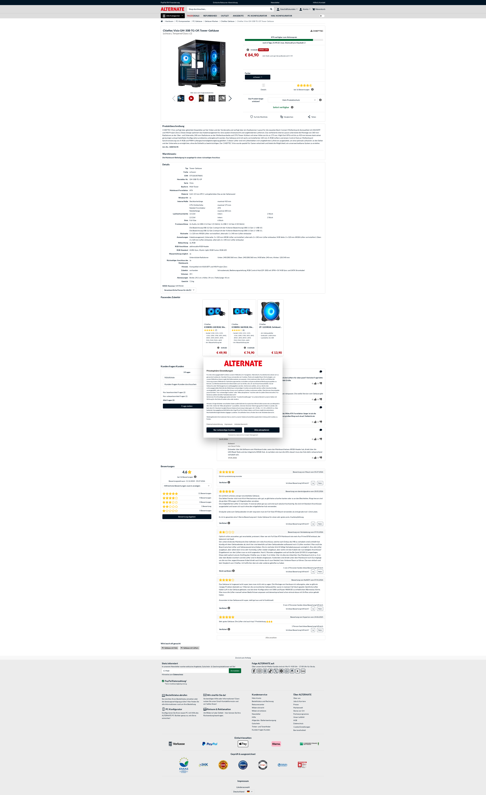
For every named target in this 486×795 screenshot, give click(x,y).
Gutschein (256, 723)
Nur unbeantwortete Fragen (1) (175, 396)
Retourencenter (258, 704)
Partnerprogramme (301, 714)
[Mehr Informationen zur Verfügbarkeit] (292, 107)
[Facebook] (254, 670)
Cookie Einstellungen (301, 727)
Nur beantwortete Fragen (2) (174, 392)
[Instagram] (259, 670)
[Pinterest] (281, 670)
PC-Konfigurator (257, 15)
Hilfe (315, 2)
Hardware (169, 21)
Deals (193, 15)
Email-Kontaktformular (226, 701)
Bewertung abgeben (187, 516)
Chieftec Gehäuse (227, 21)
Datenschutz (178, 674)
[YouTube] (297, 670)
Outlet (225, 15)
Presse (296, 704)
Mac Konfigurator (281, 15)
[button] (174, 98)
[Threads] (265, 670)
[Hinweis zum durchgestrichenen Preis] (248, 50)
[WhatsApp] (287, 670)
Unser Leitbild (298, 717)
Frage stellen (187, 406)
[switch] (322, 16)
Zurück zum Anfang (243, 658)
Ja (313, 483)
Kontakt (322, 2)
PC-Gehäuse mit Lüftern (189, 648)
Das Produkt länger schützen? (256, 100)
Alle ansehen (271, 637)
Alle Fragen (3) (168, 400)
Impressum (243, 781)
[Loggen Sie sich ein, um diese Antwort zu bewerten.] (315, 399)
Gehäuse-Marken (211, 21)
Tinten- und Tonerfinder (261, 727)
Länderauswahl (243, 787)
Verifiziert (223, 482)
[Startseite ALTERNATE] (172, 9)
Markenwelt (298, 708)
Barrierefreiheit (299, 730)
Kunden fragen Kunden (261, 730)
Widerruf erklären (259, 711)
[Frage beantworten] (321, 371)
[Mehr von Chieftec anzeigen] (316, 32)
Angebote (238, 15)
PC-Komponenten (183, 21)
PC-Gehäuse (197, 21)
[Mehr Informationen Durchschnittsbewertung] (312, 89)
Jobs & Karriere (299, 701)
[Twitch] (303, 670)
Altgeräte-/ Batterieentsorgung (264, 720)
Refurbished (210, 15)
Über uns (296, 698)
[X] (276, 670)
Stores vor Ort (299, 711)
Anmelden (234, 670)
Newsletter (275, 2)
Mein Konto (256, 698)
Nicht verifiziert (225, 571)
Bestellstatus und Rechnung (263, 701)
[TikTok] (270, 670)
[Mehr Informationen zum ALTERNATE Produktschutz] (320, 100)
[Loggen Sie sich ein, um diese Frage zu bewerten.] (315, 383)
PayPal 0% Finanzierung (170, 2)
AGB (295, 720)
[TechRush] (292, 670)
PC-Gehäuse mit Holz (170, 648)
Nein (320, 483)
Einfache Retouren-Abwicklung (225, 2)
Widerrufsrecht (258, 708)
